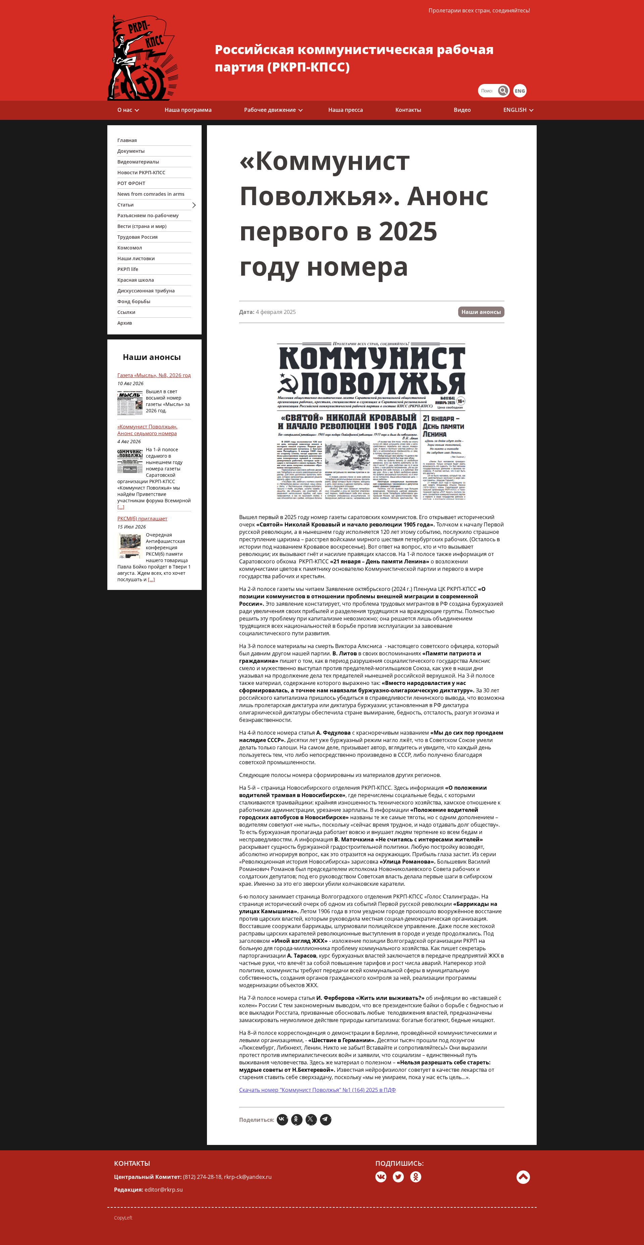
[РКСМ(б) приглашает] (130, 546)
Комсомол (129, 247)
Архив (124, 323)
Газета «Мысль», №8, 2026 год (154, 375)
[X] (312, 1119)
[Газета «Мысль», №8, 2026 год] (130, 403)
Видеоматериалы (138, 161)
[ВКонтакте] (283, 1119)
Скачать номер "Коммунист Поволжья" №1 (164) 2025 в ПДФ (317, 1090)
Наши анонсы (481, 312)
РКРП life (127, 269)
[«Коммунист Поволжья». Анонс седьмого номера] (130, 461)
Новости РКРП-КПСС (141, 172)
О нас (124, 109)
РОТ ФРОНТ (131, 183)
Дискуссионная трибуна (146, 290)
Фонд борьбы (133, 301)
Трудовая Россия (137, 237)
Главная (127, 140)
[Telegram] (326, 1119)
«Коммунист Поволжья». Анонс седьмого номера (147, 429)
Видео (462, 109)
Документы (131, 151)
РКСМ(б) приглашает (142, 518)
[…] (120, 507)
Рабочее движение (270, 109)
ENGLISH (515, 109)
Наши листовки (136, 258)
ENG (520, 91)
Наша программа (188, 109)
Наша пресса (345, 109)
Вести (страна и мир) (141, 226)
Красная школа (135, 280)
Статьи (125, 204)
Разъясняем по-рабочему (148, 215)
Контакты (408, 109)
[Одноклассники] (297, 1119)
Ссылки (126, 312)
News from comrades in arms (150, 194)
